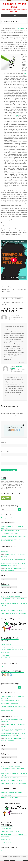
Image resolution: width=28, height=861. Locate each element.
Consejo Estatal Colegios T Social (10, 647)
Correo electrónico (6, 451)
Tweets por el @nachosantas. (8, 518)
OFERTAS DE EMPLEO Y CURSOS (10, 596)
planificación (6, 289)
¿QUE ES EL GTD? (6, 795)
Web (2, 461)
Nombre (3, 442)
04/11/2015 (12, 287)
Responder (21, 362)
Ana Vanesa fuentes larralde (8, 559)
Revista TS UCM (5, 655)
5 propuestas (20, 28)
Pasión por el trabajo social (14, 5)
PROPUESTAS (13, 289)
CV (2, 666)
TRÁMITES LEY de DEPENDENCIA (10, 608)
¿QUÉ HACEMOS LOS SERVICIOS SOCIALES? (13, 613)
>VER (16, 115)
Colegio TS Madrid (6, 644)
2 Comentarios (6, 291)
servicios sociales (21, 289)
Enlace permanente (16, 319)
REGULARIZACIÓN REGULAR (9, 533)
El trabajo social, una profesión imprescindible (13, 536)
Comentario (4, 420)
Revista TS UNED (6, 657)
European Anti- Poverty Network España (12, 649)
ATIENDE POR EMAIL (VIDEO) (9, 798)
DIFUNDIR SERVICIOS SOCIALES (10, 531)
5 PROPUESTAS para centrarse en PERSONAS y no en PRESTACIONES (12, 297)
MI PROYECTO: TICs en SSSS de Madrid (12, 792)
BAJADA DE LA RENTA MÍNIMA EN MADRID (12, 303)
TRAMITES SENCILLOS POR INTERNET (12, 610)
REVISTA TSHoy (5, 652)
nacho (4, 287)
